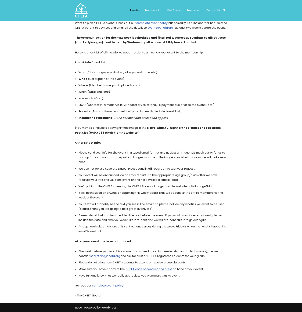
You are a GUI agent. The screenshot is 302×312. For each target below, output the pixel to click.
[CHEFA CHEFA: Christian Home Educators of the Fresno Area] (81, 10)
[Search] (224, 10)
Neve (78, 308)
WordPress (108, 308)
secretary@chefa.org (105, 256)
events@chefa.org (160, 28)
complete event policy (152, 23)
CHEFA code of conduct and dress (148, 269)
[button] (139, 10)
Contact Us (213, 10)
